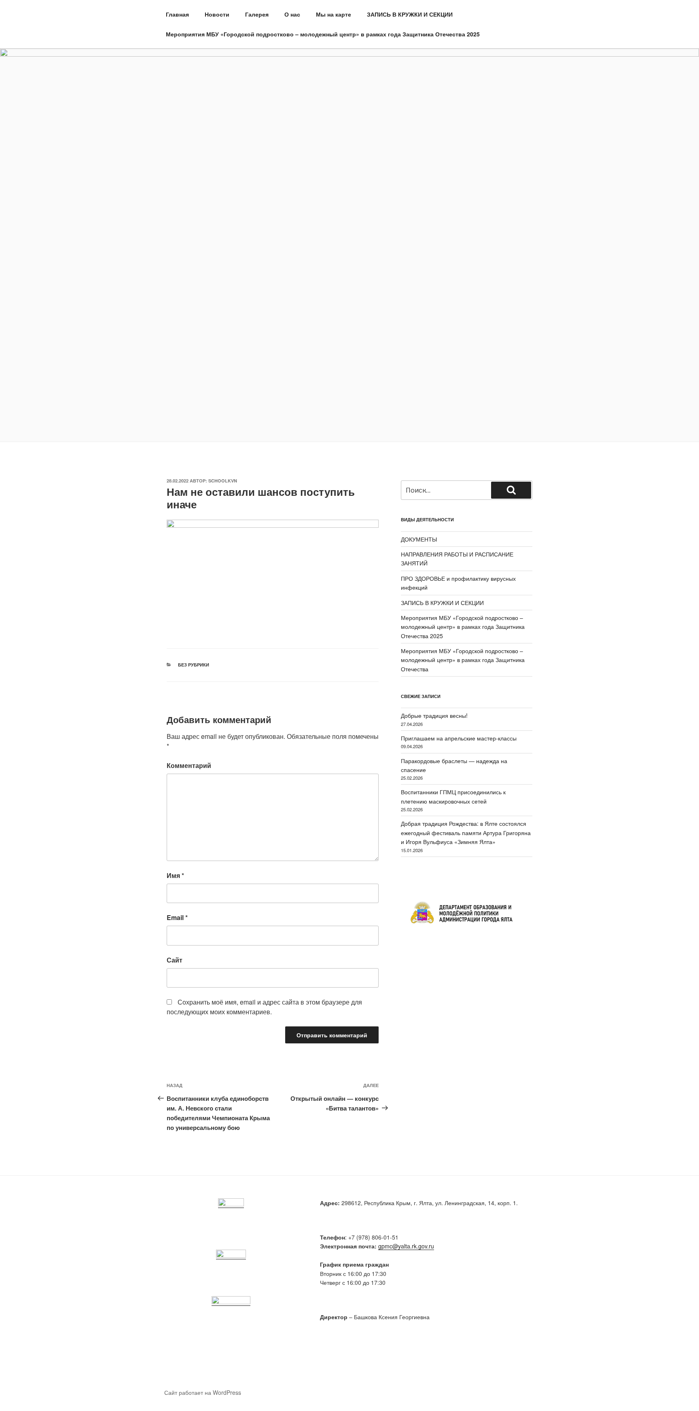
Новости (217, 14)
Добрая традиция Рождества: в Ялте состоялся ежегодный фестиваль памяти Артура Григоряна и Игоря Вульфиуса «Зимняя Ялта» (466, 832)
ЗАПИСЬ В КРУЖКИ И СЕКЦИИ (410, 14)
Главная (177, 14)
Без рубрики (193, 665)
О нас (292, 14)
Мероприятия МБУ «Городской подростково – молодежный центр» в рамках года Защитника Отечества (463, 660)
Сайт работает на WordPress (202, 1392)
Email (177, 917)
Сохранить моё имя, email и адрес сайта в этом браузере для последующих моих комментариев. (264, 1006)
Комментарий (189, 765)
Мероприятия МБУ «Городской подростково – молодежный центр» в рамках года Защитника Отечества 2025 (323, 34)
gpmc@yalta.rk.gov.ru (406, 1246)
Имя (175, 875)
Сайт (174, 960)
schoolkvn (222, 481)
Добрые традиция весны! (434, 715)
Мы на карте (333, 14)
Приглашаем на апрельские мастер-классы (459, 738)
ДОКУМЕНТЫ (419, 539)
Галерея (257, 14)
